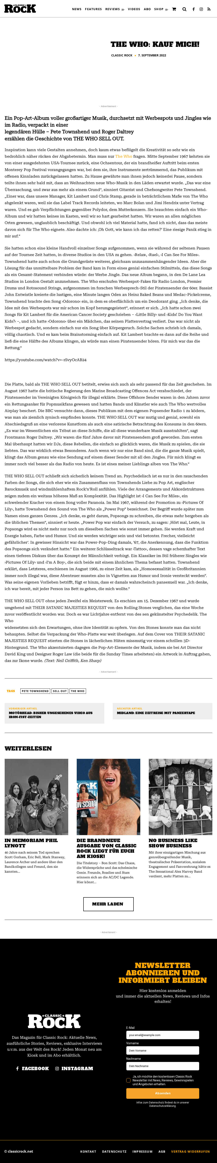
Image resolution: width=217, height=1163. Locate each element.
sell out (60, 691)
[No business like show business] (180, 797)
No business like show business (173, 843)
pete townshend (35, 691)
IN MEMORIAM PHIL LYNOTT (31, 843)
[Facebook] (194, 9)
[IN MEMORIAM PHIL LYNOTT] (36, 797)
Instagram (77, 1069)
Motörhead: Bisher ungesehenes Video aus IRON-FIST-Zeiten (51, 715)
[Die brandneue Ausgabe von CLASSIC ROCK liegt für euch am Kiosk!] (108, 797)
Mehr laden (107, 904)
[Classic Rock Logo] (20, 8)
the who (78, 691)
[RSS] (209, 9)
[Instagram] (201, 9)
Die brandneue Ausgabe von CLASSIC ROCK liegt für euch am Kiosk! (106, 848)
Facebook (35, 1069)
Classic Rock (121, 55)
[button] (184, 9)
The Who (123, 156)
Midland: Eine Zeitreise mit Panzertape (156, 713)
